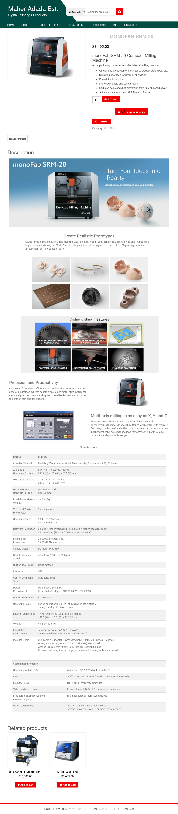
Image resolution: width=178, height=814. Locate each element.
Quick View (41, 737)
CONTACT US (130, 25)
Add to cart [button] (27, 784)
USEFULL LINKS (50, 25)
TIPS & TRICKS (76, 25)
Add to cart (111, 99)
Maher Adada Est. (33, 8)
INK (115, 25)
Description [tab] (17, 138)
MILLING (109, 128)
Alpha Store (107, 809)
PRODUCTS (27, 25)
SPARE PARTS (100, 25)
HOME (11, 25)
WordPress (79, 809)
